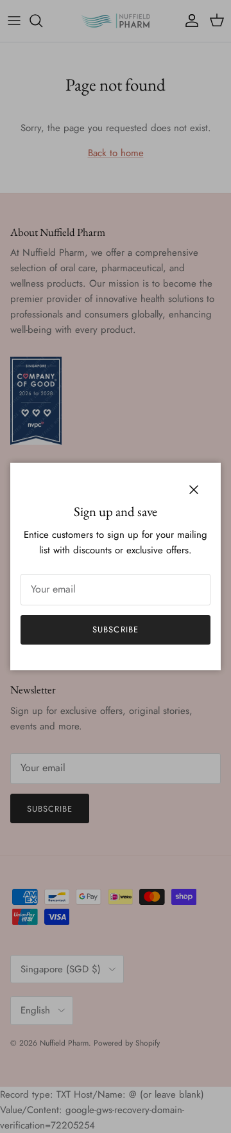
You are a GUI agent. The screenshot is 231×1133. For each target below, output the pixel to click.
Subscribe (115, 629)
